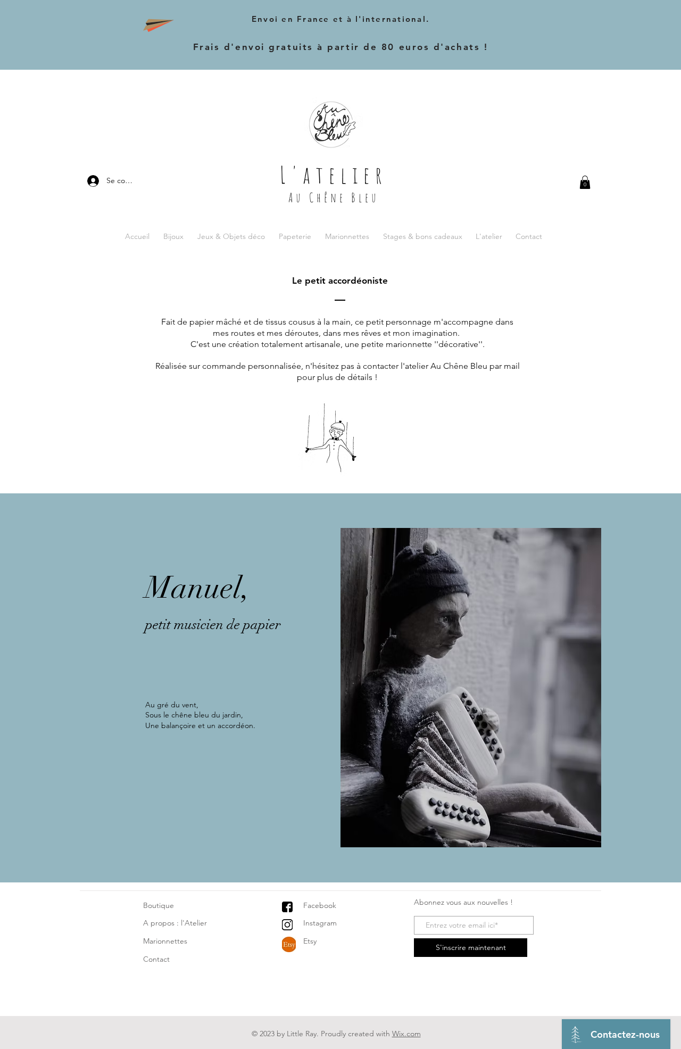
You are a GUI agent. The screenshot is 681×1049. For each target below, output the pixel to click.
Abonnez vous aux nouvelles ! (463, 902)
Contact (156, 959)
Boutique (158, 905)
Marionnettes (165, 941)
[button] (585, 182)
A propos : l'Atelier (175, 923)
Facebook (319, 905)
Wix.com (406, 1033)
